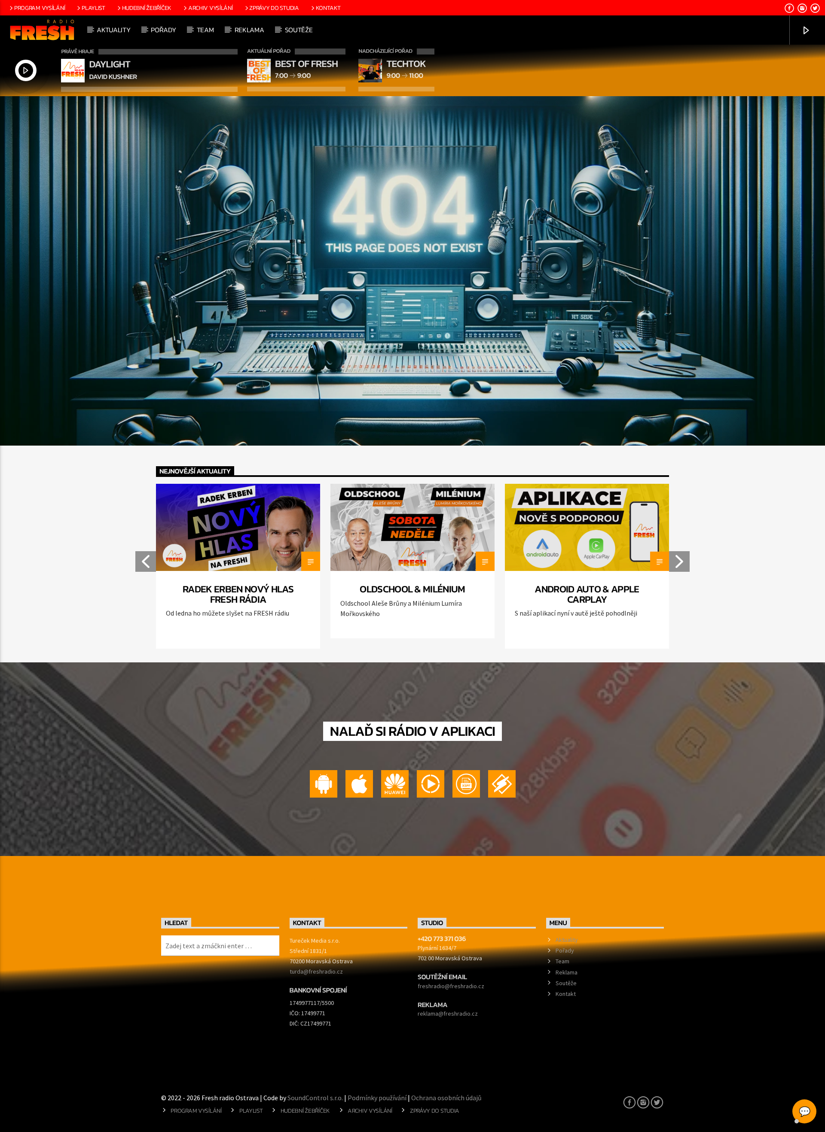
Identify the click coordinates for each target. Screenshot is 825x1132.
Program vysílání (39, 7)
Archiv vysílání (210, 7)
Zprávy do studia (274, 7)
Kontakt (328, 7)
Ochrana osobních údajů (446, 1097)
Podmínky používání (377, 1097)
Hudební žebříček (146, 7)
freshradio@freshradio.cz (451, 986)
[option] (238, 566)
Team (205, 29)
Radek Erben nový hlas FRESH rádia (238, 594)
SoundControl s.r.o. (315, 1097)
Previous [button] (145, 564)
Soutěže (299, 29)
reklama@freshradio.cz (448, 1013)
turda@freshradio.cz (316, 971)
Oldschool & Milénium (412, 589)
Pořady (163, 29)
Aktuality (113, 29)
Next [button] (680, 564)
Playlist (93, 7)
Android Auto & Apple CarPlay (587, 594)
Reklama (249, 29)
